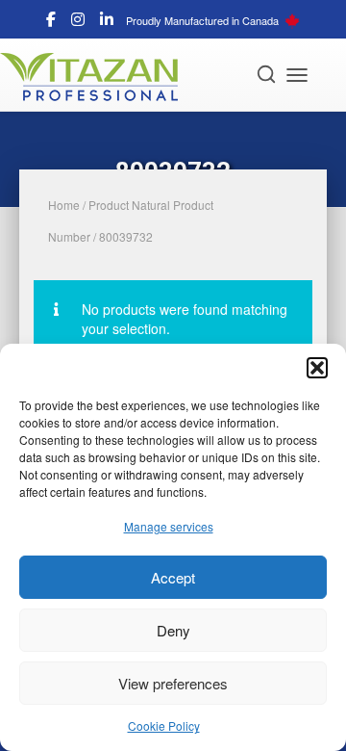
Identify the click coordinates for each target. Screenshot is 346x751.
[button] (317, 367)
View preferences (173, 683)
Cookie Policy (164, 725)
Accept (173, 577)
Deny (173, 630)
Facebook (51, 22)
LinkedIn (106, 22)
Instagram (78, 22)
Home (64, 204)
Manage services (168, 526)
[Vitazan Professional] (96, 77)
